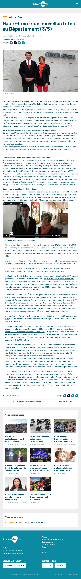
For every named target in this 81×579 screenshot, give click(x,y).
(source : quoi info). (12, 388)
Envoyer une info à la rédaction (13, 553)
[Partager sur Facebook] (11, 42)
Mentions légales (15, 574)
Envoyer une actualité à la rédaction (28, 402)
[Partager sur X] (15, 42)
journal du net (34, 297)
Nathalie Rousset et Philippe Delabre (25, 123)
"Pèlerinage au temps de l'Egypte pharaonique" (43, 337)
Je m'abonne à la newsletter (14, 566)
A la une (44, 537)
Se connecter (10, 523)
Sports (44, 547)
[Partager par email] (19, 42)
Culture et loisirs (47, 542)
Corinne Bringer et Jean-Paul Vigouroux (59, 121)
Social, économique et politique (52, 539)
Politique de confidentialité (31, 574)
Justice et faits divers (49, 544)
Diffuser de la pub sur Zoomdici (13, 551)
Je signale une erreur (65, 402)
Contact (5, 548)
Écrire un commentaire (13, 395)
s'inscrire (21, 523)
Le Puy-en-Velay (15, 17)
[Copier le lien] (23, 42)
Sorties (44, 552)
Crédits (5, 574)
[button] (77, 4)
